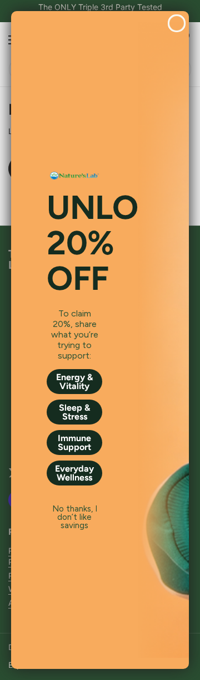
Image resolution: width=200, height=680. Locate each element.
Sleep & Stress (74, 412)
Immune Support (74, 442)
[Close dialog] (176, 23)
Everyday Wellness (74, 473)
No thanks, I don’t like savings (74, 509)
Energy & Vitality (74, 381)
